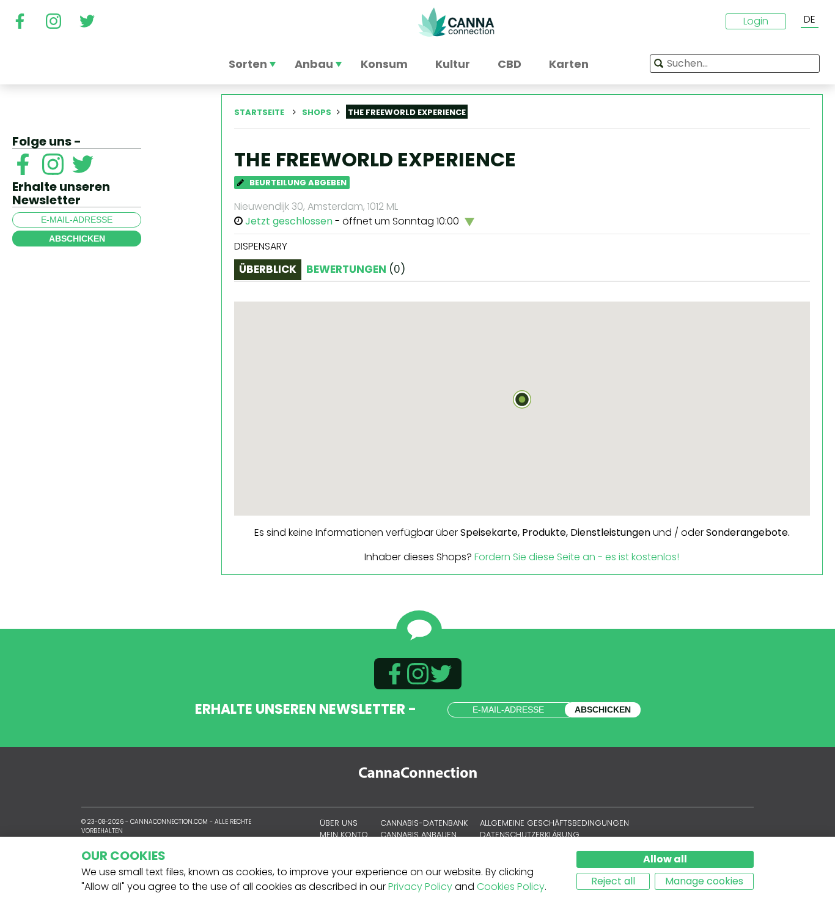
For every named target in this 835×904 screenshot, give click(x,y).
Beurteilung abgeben (297, 182)
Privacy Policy (420, 887)
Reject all (613, 881)
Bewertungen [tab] (355, 269)
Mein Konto (344, 834)
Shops (316, 112)
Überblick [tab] (267, 269)
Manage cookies (704, 881)
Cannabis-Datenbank (424, 823)
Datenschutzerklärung (529, 834)
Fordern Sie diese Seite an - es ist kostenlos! (576, 557)
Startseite (259, 112)
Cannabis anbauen (418, 834)
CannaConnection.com (456, 22)
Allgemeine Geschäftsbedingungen (554, 823)
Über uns (339, 823)
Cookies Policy (511, 887)
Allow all (665, 859)
